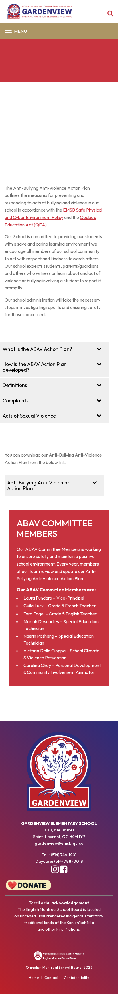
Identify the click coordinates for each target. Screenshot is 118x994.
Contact (51, 977)
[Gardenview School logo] (39, 11)
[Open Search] (110, 14)
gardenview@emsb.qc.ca (59, 843)
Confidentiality (76, 977)
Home (34, 977)
